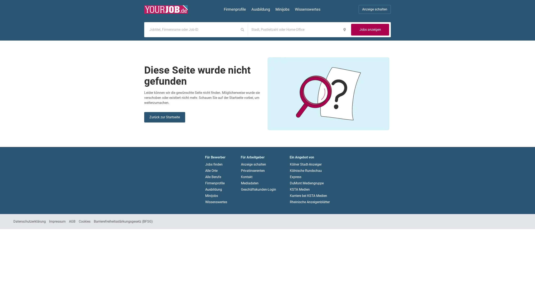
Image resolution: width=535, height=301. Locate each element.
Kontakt (246, 177)
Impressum (57, 221)
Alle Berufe (213, 177)
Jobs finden (214, 164)
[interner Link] (166, 9)
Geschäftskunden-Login (258, 189)
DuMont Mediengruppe (307, 183)
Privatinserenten (253, 171)
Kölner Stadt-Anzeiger (306, 164)
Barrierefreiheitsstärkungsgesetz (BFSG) (123, 221)
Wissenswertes (216, 202)
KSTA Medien (300, 189)
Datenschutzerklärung (29, 221)
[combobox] (192, 29)
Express (295, 177)
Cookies (84, 221)
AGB (72, 221)
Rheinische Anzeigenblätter (310, 202)
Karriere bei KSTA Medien (308, 196)
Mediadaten (250, 183)
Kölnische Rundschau (306, 171)
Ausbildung (213, 189)
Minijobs (211, 196)
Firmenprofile (215, 183)
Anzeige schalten (374, 9)
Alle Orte (211, 171)
